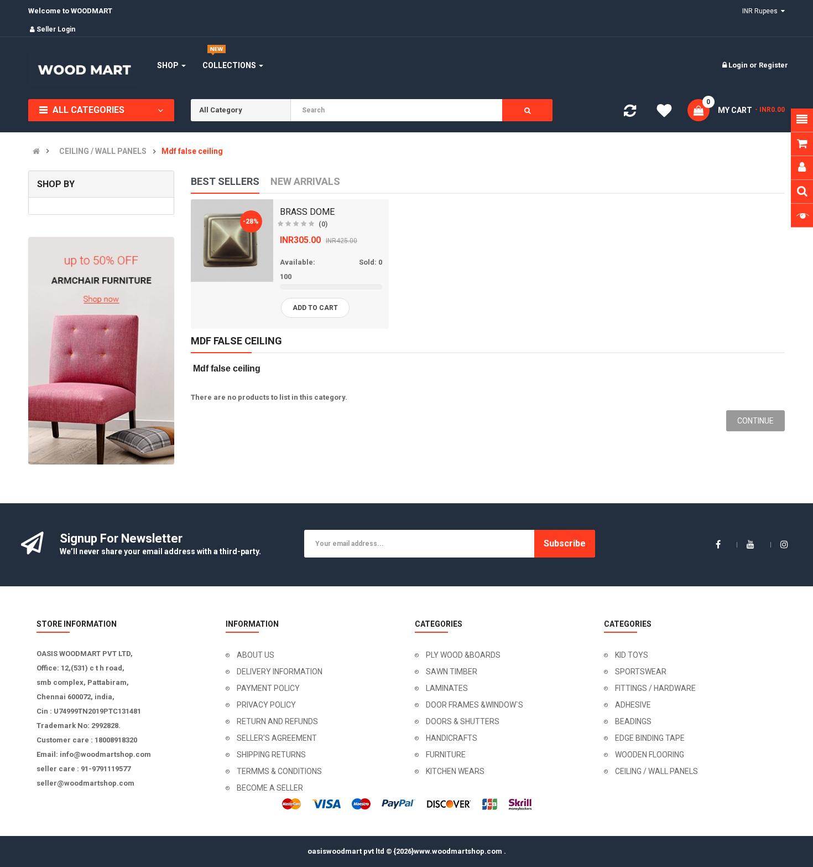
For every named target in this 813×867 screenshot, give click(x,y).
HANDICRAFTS (451, 738)
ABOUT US (255, 655)
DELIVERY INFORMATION (279, 671)
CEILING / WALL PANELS (103, 151)
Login (738, 65)
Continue (755, 420)
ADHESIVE (633, 704)
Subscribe (565, 543)
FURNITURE (446, 754)
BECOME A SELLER (270, 787)
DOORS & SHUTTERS (462, 721)
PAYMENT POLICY (268, 688)
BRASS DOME (307, 212)
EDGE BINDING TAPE (650, 738)
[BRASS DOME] (232, 240)
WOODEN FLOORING (649, 754)
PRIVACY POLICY (266, 704)
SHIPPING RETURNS (271, 754)
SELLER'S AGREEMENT (277, 738)
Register (773, 65)
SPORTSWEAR (640, 671)
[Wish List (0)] (664, 112)
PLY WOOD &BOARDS (463, 655)
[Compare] (630, 113)
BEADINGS (633, 721)
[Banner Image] (101, 351)
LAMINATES (447, 688)
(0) (323, 224)
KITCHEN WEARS (455, 771)
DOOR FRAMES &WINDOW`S (474, 704)
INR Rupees (761, 11)
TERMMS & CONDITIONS (279, 771)
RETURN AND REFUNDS (277, 721)
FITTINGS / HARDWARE (655, 688)
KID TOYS (631, 655)
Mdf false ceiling (192, 151)
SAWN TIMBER (451, 671)
